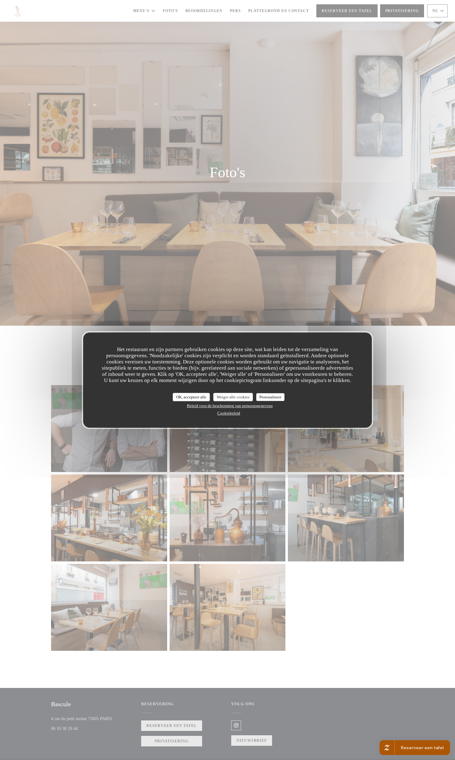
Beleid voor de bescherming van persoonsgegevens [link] (230, 405)
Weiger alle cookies (233, 397)
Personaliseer (270, 397)
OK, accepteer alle (191, 397)
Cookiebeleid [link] (228, 413)
